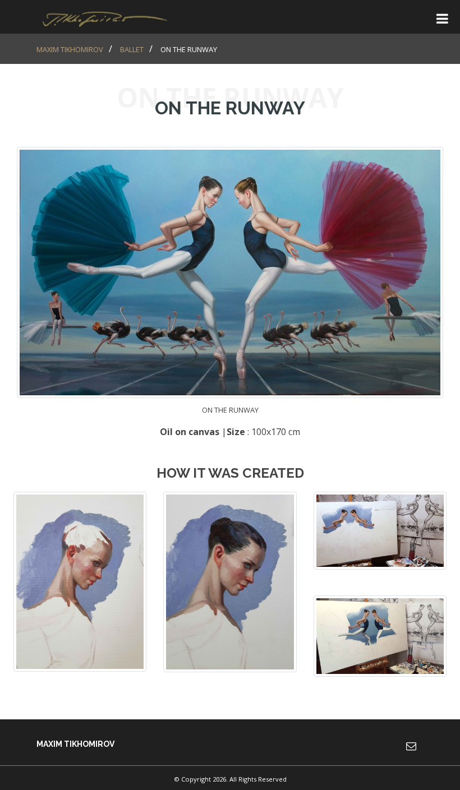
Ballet (132, 49)
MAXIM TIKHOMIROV (69, 49)
